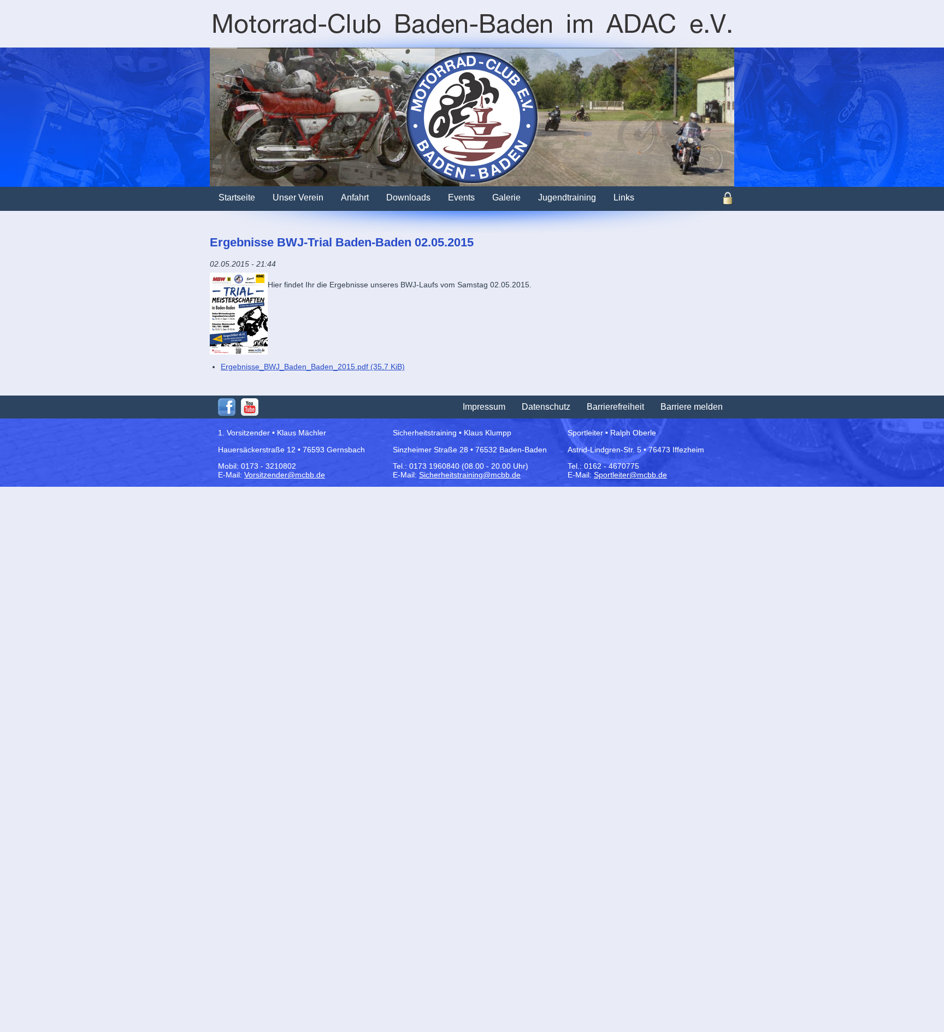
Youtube (249, 407)
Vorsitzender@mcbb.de (284, 474)
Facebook (226, 407)
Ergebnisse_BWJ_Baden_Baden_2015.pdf (313, 366)
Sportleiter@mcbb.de (630, 474)
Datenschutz (546, 406)
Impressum (484, 406)
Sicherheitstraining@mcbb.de (470, 474)
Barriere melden (691, 406)
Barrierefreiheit (615, 406)
